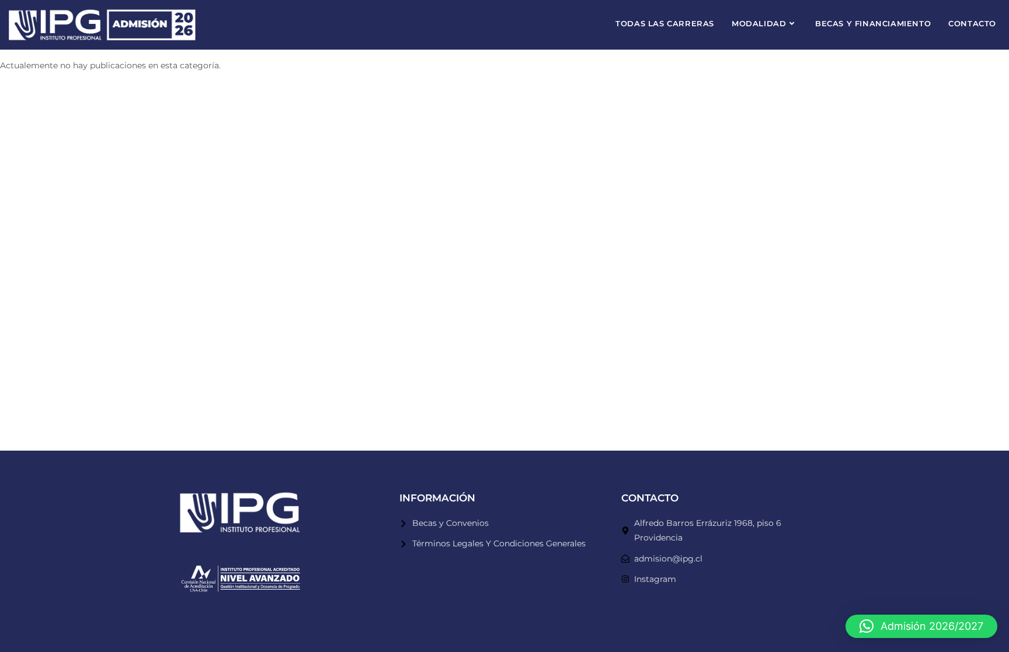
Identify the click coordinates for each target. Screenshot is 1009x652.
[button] (921, 626)
